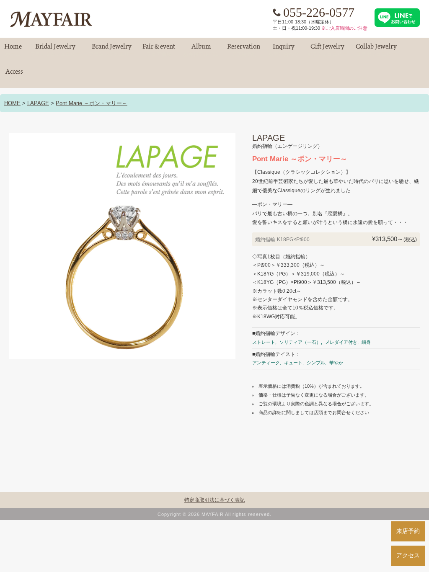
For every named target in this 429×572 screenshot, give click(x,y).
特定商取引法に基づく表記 (214, 500)
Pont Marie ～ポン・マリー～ (91, 103)
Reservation (243, 50)
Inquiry (284, 50)
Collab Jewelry (376, 50)
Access (14, 75)
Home (13, 50)
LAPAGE (38, 103)
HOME (12, 103)
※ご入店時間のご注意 (344, 28)
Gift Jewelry (327, 50)
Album (201, 50)
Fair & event (158, 50)
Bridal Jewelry (55, 50)
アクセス (408, 555)
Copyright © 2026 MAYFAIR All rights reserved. (214, 514)
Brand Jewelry (111, 50)
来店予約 (408, 531)
